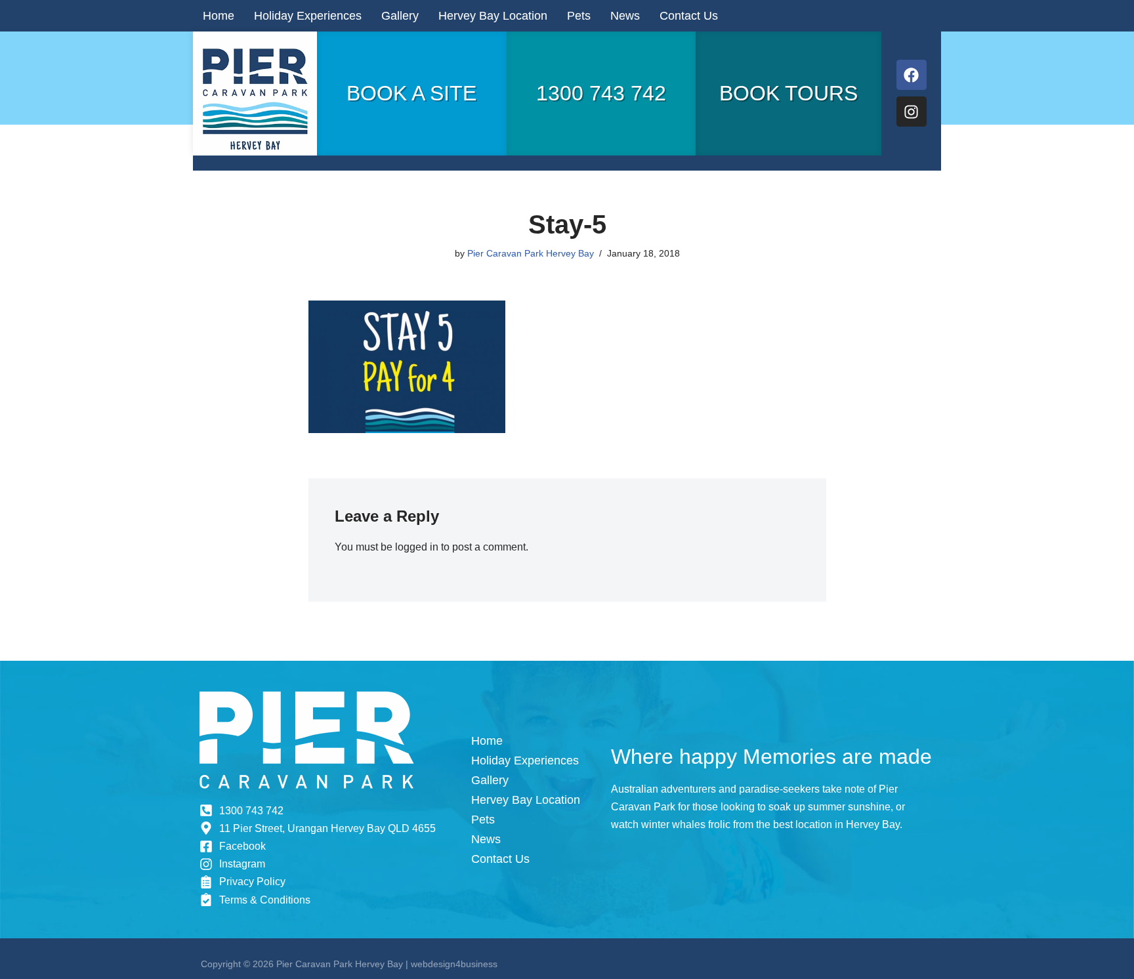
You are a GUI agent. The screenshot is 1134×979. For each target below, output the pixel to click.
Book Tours (788, 93)
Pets (579, 15)
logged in (416, 546)
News (625, 15)
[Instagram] (911, 111)
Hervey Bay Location (492, 15)
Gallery (400, 15)
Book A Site (411, 93)
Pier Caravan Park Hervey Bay (530, 253)
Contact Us (689, 15)
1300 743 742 (601, 93)
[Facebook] (911, 75)
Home (218, 15)
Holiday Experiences (308, 15)
